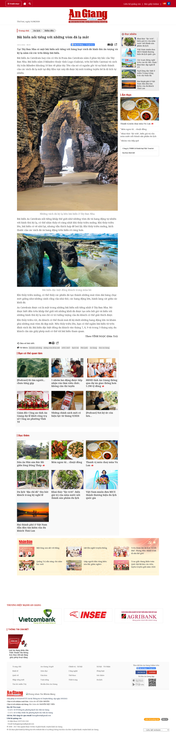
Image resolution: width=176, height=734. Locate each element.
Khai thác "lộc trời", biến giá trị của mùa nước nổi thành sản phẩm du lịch (138, 135)
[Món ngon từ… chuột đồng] (67, 450)
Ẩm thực (126, 94)
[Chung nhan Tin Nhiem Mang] (39, 694)
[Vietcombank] (37, 616)
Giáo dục (44, 671)
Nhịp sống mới (18, 680)
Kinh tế (15, 671)
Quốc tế (15, 675)
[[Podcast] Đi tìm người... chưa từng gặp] (33, 368)
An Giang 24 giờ (46, 666)
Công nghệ (73, 671)
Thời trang (73, 680)
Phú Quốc (84, 348)
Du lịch (36, 30)
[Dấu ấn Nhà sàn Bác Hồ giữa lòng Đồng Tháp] (33, 450)
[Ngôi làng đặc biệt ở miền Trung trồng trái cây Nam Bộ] (129, 74)
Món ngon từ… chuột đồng (134, 129)
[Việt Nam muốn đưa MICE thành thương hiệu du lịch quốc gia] (102, 480)
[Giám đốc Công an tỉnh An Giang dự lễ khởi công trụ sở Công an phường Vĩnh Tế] (33, 401)
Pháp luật (100, 671)
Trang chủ (23, 30)
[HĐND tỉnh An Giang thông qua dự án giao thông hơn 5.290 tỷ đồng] (102, 368)
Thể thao (72, 675)
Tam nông (44, 680)
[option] (37, 616)
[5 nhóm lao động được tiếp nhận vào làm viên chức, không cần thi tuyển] (67, 368)
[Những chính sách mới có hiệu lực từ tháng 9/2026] (67, 401)
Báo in (164, 719)
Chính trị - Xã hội (75, 666)
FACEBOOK (141, 672)
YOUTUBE (152, 672)
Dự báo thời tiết (128, 153)
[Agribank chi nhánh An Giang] (139, 615)
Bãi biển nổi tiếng (35, 348)
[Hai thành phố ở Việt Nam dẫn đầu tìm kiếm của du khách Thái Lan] (33, 512)
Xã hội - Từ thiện (103, 666)
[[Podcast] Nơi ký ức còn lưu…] (102, 401)
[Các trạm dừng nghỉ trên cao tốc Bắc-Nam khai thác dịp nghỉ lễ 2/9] (129, 63)
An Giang (93, 348)
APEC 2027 (66, 348)
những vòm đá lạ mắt (52, 348)
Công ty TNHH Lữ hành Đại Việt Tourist (138, 148)
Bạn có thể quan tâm (30, 353)
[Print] (111, 45)
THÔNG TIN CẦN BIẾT (18, 629)
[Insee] (88, 614)
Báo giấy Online (151, 4)
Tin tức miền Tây (19, 684)
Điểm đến (49, 30)
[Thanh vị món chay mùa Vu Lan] (102, 450)
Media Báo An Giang (48, 684)
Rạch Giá (75, 348)
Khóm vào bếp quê (130, 140)
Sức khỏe (100, 675)
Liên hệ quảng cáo (132, 4)
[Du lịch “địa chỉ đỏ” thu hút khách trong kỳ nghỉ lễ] (33, 480)
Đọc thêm (23, 435)
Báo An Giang (104, 348)
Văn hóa (43, 675)
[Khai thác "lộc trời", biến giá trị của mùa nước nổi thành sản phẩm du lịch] (67, 480)
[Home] (24, 3)
